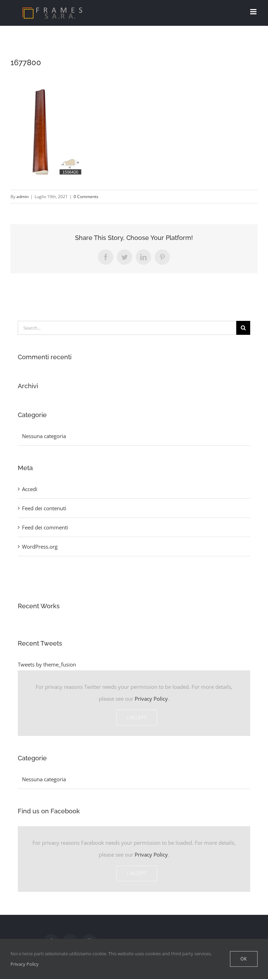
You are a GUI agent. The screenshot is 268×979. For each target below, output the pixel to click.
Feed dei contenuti (44, 508)
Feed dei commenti (45, 527)
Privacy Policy (151, 698)
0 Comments (86, 196)
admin (22, 196)
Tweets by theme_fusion (47, 664)
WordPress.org (40, 546)
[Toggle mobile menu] (254, 11)
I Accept (137, 717)
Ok (243, 959)
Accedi (29, 488)
